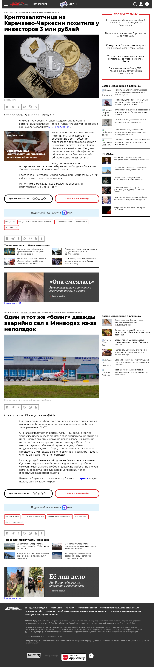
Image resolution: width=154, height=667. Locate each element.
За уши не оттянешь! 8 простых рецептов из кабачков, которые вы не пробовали (132, 332)
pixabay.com (10, 100)
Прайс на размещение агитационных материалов (82, 611)
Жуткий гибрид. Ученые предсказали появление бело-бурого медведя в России (132, 112)
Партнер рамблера (51, 656)
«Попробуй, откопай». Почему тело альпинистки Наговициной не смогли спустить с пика (131, 102)
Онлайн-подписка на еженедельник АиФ (119, 608)
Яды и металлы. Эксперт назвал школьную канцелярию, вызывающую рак (129, 322)
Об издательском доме (36, 608)
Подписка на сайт (33, 611)
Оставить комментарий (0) (77, 199)
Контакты (50, 611)
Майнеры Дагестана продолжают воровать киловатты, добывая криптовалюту (80, 261)
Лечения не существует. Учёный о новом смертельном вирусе (130, 121)
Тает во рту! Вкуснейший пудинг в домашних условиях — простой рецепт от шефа (131, 352)
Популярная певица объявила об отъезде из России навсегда (128, 179)
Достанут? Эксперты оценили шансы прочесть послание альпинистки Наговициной (132, 142)
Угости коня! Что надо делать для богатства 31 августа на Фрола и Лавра (125, 59)
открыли (83, 478)
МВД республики (59, 127)
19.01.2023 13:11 (10, 12)
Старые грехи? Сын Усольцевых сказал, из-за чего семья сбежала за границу (131, 342)
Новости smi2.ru (14, 303)
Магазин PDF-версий (87, 608)
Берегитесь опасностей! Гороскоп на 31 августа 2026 (125, 34)
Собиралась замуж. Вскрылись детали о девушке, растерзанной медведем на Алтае (130, 132)
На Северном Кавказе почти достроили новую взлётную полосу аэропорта (78, 555)
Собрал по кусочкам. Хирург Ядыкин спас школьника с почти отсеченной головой (132, 362)
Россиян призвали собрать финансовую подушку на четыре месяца (129, 190)
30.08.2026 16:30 (11, 312)
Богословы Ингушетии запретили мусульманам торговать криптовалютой (81, 251)
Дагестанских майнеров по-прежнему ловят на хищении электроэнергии (30, 251)
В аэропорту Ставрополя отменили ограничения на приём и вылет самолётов (80, 546)
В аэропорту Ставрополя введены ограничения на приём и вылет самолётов (33, 555)
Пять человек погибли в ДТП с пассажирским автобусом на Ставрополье (126, 71)
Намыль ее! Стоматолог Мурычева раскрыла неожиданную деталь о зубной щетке (131, 92)
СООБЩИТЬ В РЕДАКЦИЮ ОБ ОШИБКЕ (41, 615)
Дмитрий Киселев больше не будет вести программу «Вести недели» (130, 198)
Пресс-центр (56, 608)
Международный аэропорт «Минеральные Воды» (27, 400)
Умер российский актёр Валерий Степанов (129, 208)
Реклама (70, 608)
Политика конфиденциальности (125, 611)
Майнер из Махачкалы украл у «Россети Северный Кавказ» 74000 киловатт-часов (31, 261)
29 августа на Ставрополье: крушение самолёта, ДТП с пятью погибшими (33, 546)
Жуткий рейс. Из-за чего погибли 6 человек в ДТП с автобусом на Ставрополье (125, 23)
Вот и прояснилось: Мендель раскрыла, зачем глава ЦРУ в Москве (131, 159)
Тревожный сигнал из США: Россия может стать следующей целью (130, 169)
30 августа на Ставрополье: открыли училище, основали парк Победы (126, 46)
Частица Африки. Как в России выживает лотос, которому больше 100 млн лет (131, 372)
